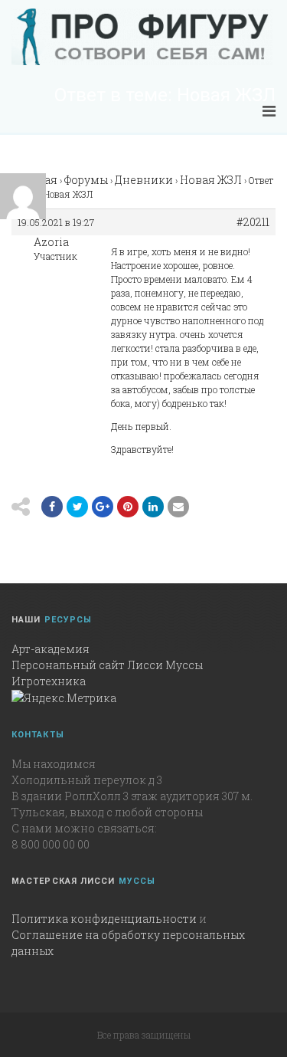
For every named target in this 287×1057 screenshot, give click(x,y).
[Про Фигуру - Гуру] (141, 36)
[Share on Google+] (102, 506)
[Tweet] (77, 506)
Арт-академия (50, 649)
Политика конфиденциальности (104, 918)
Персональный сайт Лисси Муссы (107, 665)
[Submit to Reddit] (128, 506)
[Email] (153, 506)
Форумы (86, 179)
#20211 (252, 222)
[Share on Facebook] (52, 506)
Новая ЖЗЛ (211, 179)
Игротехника (48, 681)
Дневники (144, 179)
